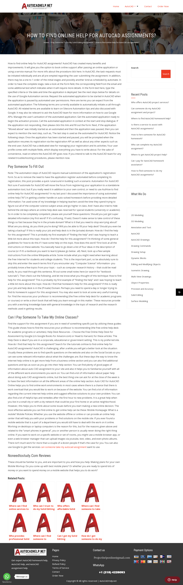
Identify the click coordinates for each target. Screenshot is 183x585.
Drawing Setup (138, 252)
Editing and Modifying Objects (146, 264)
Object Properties (140, 282)
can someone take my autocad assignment (63, 447)
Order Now (163, 6)
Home (116, 6)
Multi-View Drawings (141, 276)
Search (134, 67)
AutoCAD (129, 6)
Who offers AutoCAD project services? (150, 102)
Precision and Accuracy (142, 288)
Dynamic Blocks (138, 258)
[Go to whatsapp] (6, 576)
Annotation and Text (141, 227)
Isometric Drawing (140, 270)
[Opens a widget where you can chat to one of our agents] (172, 580)
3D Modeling (137, 221)
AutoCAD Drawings (140, 239)
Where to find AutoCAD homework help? (151, 118)
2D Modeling (137, 215)
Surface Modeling (139, 301)
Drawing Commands (141, 245)
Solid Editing (137, 294)
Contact (148, 6)
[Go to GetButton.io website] (6, 582)
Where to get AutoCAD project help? (149, 154)
